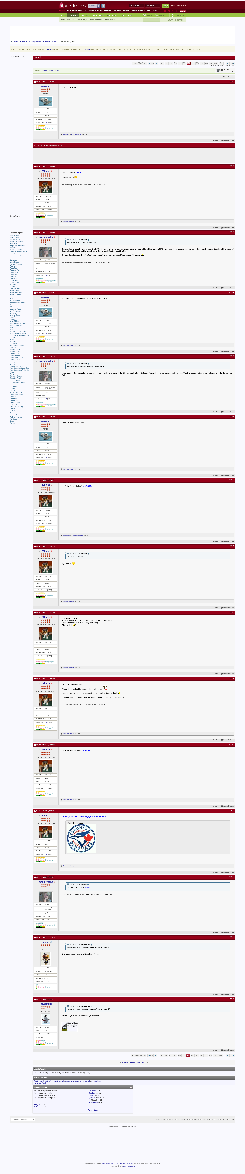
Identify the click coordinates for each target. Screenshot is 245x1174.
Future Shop (14, 278)
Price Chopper (15, 356)
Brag (149, 15)
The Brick (13, 399)
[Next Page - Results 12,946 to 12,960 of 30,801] (227, 63)
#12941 (231, 744)
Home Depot (14, 291)
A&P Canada (14, 237)
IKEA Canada (15, 301)
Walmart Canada (16, 417)
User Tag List (38, 57)
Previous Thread (128, 1063)
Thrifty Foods (15, 403)
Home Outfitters (16, 295)
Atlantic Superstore (17, 242)
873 (202, 63)
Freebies (108, 11)
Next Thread (142, 1063)
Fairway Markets (16, 264)
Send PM (215, 140)
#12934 (231, 292)
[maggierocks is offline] (45, 252)
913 (206, 63)
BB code (92, 1091)
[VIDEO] (92, 1098)
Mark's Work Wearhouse (19, 323)
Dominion (13, 260)
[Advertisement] (81, 155)
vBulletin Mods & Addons (126, 1163)
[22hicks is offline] (45, 187)
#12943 (231, 877)
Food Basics (14, 272)
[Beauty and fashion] (169, 11)
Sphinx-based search (129, 1166)
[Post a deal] (183, 11)
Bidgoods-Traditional (17, 246)
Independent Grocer (17, 303)
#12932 (231, 166)
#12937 (231, 480)
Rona (12, 374)
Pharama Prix (15, 352)
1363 (216, 63)
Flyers (100, 11)
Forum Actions (95, 20)
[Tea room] (165, 11)
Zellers (12, 423)
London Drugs (15, 315)
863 (188, 63)
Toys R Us (14, 405)
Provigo (12, 362)
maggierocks (46, 237)
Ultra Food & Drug (16, 407)
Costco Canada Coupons (19, 258)
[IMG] (91, 1095)
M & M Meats (15, 321)
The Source (14, 401)
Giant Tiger (14, 280)
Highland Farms (15, 288)
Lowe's (12, 319)
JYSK (12, 307)
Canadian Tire (15, 254)
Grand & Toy (14, 282)
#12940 (231, 678)
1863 (221, 63)
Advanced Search (175, 20)
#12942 (231, 810)
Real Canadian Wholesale (19, 370)
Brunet (12, 248)
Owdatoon (66, 535)
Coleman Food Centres (18, 256)
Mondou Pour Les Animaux (20, 333)
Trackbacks (93, 1102)
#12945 (231, 999)
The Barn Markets (16, 394)
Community (81, 20)
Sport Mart (14, 386)
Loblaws (13, 313)
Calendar (70, 20)
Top (130, 15)
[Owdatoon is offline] (45, 1019)
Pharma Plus (14, 354)
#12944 (231, 937)
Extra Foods (14, 262)
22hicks (65, 134)
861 (180, 63)
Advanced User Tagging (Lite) (110, 1163)
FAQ (63, 20)
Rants (140, 11)
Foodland (13, 274)
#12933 (231, 232)
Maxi (11, 327)
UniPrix (12, 409)
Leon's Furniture (16, 311)
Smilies (92, 1093)
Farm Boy (13, 268)
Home (69, 11)
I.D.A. (12, 297)
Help (173, 6)
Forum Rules (93, 1110)
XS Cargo (13, 419)
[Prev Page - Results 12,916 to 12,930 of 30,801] (156, 63)
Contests (117, 11)
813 (171, 63)
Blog (63, 15)
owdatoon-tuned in (72, 1081)
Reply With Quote (228, 140)
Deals (74, 11)
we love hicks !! (97, 1081)
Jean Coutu (14, 305)
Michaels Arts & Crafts (18, 331)
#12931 (231, 81)
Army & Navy (15, 240)
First (152, 64)
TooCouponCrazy (76, 134)
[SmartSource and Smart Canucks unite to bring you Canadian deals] (20, 221)
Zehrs (12, 421)
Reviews (134, 11)
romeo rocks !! (85, 1081)
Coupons (92, 11)
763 (166, 63)
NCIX (12, 339)
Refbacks (37, 1107)
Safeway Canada (16, 376)
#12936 (231, 416)
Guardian (13, 284)
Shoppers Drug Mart (17, 382)
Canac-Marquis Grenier (18, 252)
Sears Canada (15, 380)
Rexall (12, 372)
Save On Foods (15, 378)
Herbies (12, 286)
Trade (179, 15)
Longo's (12, 317)
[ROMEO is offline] (45, 101)
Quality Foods (15, 364)
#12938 (231, 546)
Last (231, 64)
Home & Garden (150, 11)
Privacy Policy (227, 1119)
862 (184, 63)
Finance (126, 11)
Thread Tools (227, 77)
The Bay (13, 396)
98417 (226, 70)
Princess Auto (15, 360)
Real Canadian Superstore (19, 368)
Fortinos (13, 276)
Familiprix (13, 266)
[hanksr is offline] (45, 959)
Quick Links (108, 20)
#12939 (231, 612)
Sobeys (12, 384)
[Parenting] (177, 11)
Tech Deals (82, 11)
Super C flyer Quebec (18, 392)
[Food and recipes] (173, 11)
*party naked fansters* (42, 1081)
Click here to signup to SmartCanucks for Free (48, 145)
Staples (12, 388)
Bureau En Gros (16, 250)
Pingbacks (38, 1105)
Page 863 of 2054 (140, 63)
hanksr (45, 942)
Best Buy (13, 244)
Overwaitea (14, 343)
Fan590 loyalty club (50, 70)
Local (163, 15)
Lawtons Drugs (15, 309)
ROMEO (45, 86)
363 (162, 63)
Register (181, 6)
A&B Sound (14, 235)
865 (197, 63)
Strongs (13, 390)
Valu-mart (13, 415)
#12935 (231, 356)
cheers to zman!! (58, 1081)
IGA (11, 299)
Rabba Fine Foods (16, 366)
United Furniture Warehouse (16, 412)
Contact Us (158, 1119)
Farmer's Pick (15, 270)
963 (211, 63)
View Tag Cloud (40, 1083)
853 (175, 63)
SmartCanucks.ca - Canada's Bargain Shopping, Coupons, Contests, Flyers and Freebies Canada (192, 1119)
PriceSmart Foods (16, 358)
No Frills (13, 341)
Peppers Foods (15, 350)
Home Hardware (16, 293)
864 (193, 63)
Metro (12, 329)
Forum (73, 15)
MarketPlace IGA (16, 325)
